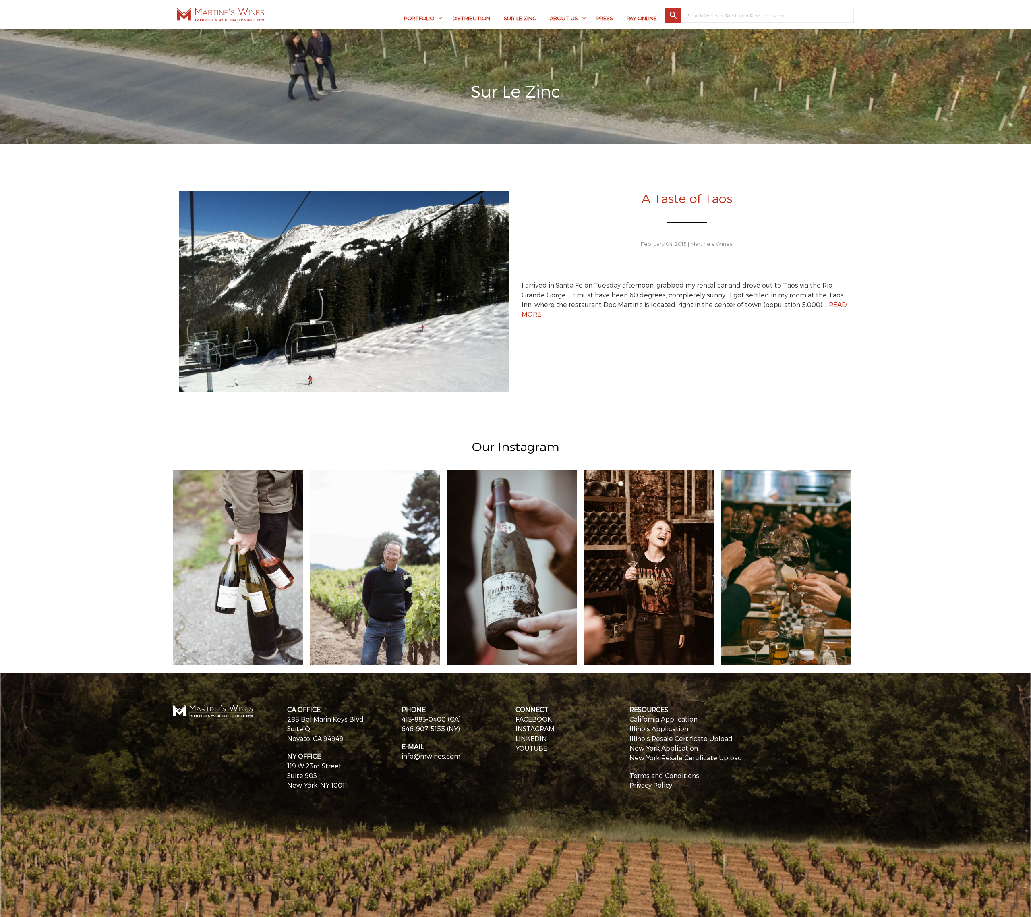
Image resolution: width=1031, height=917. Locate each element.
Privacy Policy (650, 785)
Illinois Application (658, 728)
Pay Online (642, 18)
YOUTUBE (531, 748)
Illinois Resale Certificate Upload (681, 738)
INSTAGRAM (535, 728)
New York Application (663, 748)
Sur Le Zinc (520, 18)
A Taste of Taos (687, 198)
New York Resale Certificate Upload (685, 757)
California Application (663, 719)
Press (604, 18)
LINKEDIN (531, 738)
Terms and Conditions (664, 775)
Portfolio (419, 18)
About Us (564, 18)
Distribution (471, 18)
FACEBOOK (534, 719)
